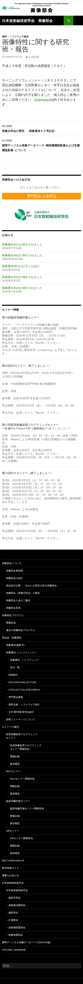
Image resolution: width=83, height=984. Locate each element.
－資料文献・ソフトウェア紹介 (23, 704)
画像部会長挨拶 (14, 570)
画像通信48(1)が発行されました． (23, 277)
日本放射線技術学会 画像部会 (27, 20)
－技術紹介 (12, 674)
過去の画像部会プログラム (20, 630)
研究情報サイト (10, 867)
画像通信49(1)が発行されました (22, 244)
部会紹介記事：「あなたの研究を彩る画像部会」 (32, 585)
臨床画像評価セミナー (18, 800)
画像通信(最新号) (15, 644)
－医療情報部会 (14, 934)
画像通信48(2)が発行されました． (23, 255)
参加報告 (15, 763)
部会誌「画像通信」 (13, 637)
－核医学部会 (13, 897)
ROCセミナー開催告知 (22, 778)
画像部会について (11, 563)
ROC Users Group (13, 860)
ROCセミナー (13, 771)
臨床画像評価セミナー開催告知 (27, 808)
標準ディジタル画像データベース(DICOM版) (26, 942)
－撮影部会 (12, 912)
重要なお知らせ (10, 875)
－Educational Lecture (21, 682)
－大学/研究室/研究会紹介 (20, 711)
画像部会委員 (13, 607)
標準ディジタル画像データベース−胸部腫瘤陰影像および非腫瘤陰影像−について (41, 145)
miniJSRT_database (14, 949)
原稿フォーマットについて (20, 719)
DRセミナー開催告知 (21, 838)
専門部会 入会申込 (41, 196)
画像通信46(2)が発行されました (22, 287)
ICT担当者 (33, 56)
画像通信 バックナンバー (24, 659)
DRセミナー (12, 830)
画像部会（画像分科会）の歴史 (23, 592)
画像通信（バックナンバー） (21, 652)
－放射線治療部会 (15, 905)
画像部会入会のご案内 (18, 600)
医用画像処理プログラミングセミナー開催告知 (26, 747)
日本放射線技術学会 (13, 882)
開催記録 (15, 756)
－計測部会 (12, 919)
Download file (44, 99)
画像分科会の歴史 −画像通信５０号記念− (29, 128)
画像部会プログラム (13, 615)
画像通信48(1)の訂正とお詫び (20, 266)
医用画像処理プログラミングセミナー (21, 736)
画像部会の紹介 (14, 578)
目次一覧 (15, 667)
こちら (36, 187)
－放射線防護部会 (15, 927)
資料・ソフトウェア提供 (15, 36)
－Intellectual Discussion (23, 689)
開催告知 (11, 622)
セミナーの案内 (10, 726)
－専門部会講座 (14, 697)
